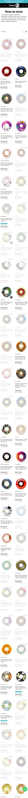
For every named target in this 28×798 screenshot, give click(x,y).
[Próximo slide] (24, 27)
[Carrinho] (26, 5)
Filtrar (4, 31)
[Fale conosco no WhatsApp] (25, 789)
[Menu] (1, 5)
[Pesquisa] (5, 5)
